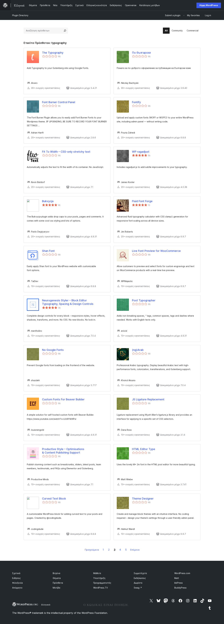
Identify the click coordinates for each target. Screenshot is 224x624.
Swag (138, 587)
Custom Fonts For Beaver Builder (63, 399)
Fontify (136, 102)
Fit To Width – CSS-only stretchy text (66, 151)
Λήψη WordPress (208, 5)
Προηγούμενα (92, 549)
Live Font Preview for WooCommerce (156, 250)
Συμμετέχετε (140, 573)
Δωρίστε (138, 582)
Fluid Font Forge (142, 201)
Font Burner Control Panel (58, 102)
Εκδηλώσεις (140, 578)
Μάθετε (97, 573)
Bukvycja (47, 201)
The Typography (52, 52)
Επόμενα (134, 549)
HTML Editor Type (143, 449)
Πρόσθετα (58, 582)
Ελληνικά (45, 604)
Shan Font (48, 250)
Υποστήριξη (99, 578)
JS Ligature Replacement (148, 399)
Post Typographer (143, 300)
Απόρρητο (17, 587)
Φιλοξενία (17, 582)
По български (141, 52)
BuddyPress (180, 587)
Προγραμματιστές (102, 582)
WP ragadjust (140, 151)
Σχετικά (16, 573)
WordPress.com (182, 573)
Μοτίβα (56, 587)
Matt (176, 578)
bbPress (178, 582)
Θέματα (57, 578)
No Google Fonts (53, 349)
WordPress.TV (100, 587)
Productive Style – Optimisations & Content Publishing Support (63, 450)
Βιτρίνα (56, 573)
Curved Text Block (54, 498)
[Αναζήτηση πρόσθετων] (65, 31)
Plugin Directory (20, 15)
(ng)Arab (138, 349)
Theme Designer (143, 498)
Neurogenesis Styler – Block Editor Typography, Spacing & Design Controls (67, 302)
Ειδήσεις (16, 578)
